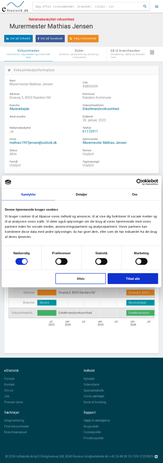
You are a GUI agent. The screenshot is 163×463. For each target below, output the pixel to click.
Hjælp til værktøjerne (97, 420)
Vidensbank (91, 384)
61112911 (90, 131)
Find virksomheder (16, 426)
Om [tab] (134, 194)
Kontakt (9, 384)
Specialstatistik (94, 390)
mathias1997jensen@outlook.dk (33, 143)
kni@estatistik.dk (97, 456)
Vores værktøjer (94, 396)
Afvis (80, 278)
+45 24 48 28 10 (120, 456)
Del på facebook (52, 38)
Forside (9, 378)
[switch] (61, 261)
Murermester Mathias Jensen (104, 143)
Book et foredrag (95, 402)
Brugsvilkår (91, 426)
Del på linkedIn (20, 38)
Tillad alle (133, 278)
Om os (8, 390)
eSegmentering (14, 420)
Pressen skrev (13, 402)
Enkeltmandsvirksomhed (101, 109)
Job (6, 396)
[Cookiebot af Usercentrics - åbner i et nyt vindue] (139, 182)
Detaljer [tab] (81, 194)
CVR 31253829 (143, 456)
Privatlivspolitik (94, 438)
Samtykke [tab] (28, 194)
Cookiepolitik (92, 432)
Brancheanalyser (15, 432)
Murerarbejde (19, 109)
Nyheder (89, 378)
